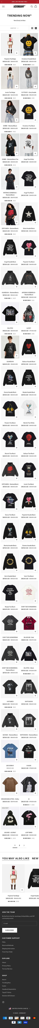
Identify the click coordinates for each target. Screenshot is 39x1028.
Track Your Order (7, 952)
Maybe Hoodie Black (29, 392)
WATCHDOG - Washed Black (29, 735)
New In (4, 979)
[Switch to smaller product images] (36, 28)
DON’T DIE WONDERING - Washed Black (10, 669)
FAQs (3, 942)
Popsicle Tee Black (29, 262)
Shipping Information (8, 948)
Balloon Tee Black (29, 453)
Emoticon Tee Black (29, 126)
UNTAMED (10, 701)
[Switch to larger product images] (32, 28)
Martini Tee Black (10, 453)
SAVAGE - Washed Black (10, 735)
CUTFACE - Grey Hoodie (28, 92)
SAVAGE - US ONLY (10, 832)
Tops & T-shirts (6, 992)
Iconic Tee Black (29, 484)
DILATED (10, 328)
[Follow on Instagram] (3, 1002)
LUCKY (29, 328)
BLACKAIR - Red (29, 637)
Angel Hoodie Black (10, 262)
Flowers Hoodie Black (28, 545)
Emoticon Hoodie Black (29, 59)
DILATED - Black (29, 668)
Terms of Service (7, 969)
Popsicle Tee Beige (10, 59)
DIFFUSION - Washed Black (10, 228)
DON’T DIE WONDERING (28, 607)
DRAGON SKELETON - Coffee (10, 799)
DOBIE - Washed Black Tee (10, 159)
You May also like (15, 858)
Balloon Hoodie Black (28, 361)
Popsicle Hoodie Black (29, 515)
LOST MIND (28, 832)
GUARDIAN (10, 361)
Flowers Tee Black (10, 423)
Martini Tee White (28, 423)
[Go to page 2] (24, 845)
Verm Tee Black (29, 576)
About (4, 962)
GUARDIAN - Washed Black (10, 292)
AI (28, 799)
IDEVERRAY (10, 765)
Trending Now (6, 982)
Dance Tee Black (10, 515)
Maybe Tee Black (10, 607)
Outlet (4, 986)
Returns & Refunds (7, 945)
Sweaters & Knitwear (8, 995)
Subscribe (9, 930)
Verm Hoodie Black (10, 576)
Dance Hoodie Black (10, 392)
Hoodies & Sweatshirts (9, 989)
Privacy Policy (6, 965)
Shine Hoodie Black (29, 228)
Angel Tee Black (29, 193)
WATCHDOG (29, 701)
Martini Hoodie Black (10, 545)
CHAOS (29, 765)
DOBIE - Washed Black (10, 126)
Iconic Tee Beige (10, 92)
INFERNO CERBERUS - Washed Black (10, 194)
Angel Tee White (29, 159)
